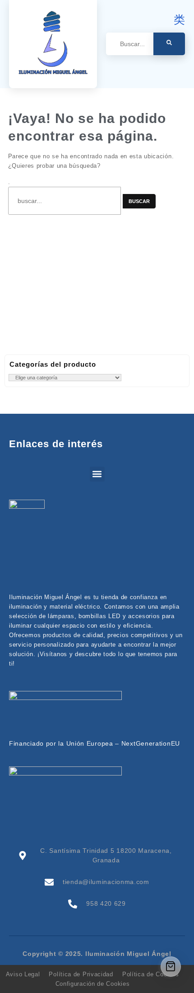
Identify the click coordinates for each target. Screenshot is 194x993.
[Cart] (171, 966)
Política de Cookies (150, 974)
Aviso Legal (23, 974)
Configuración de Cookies (92, 983)
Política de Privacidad (81, 974)
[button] (97, 474)
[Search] (169, 44)
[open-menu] (180, 69)
